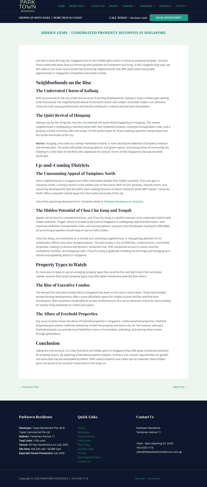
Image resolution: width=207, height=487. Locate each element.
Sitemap (140, 478)
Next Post (180, 387)
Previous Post (29, 387)
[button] (85, 6)
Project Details (86, 436)
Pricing (113, 6)
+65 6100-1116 (138, 17)
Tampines (127, 6)
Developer (84, 432)
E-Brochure (84, 440)
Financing (146, 6)
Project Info (76, 6)
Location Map (86, 449)
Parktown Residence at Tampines (123, 201)
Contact (181, 6)
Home (61, 6)
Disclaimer (153, 478)
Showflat (165, 6)
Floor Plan (97, 6)
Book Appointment (89, 457)
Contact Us (84, 461)
